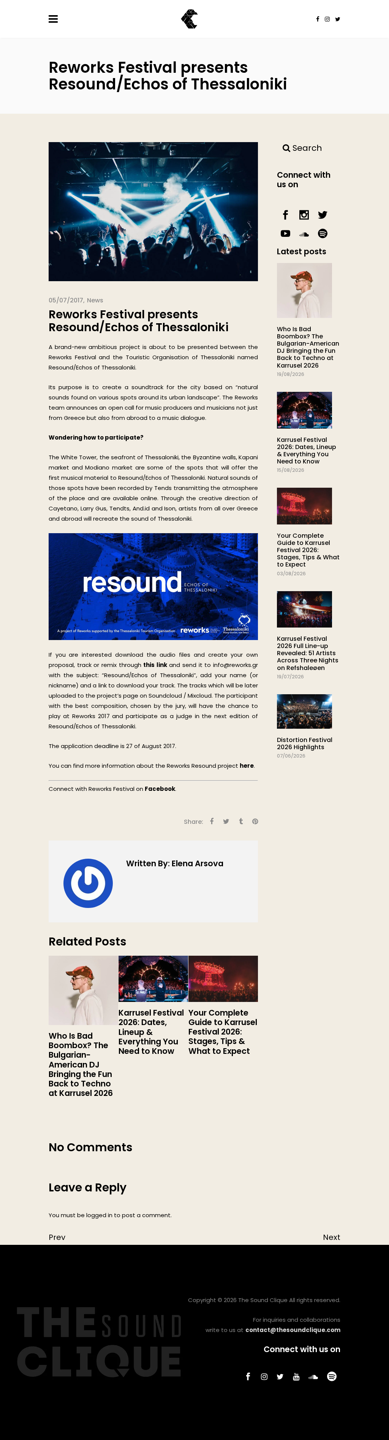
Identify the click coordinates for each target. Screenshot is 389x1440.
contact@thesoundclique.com (292, 1330)
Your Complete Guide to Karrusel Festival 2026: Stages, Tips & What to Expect (308, 550)
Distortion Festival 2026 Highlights (304, 743)
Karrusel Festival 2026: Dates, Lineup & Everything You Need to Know (306, 450)
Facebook (160, 789)
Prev (57, 1237)
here (247, 766)
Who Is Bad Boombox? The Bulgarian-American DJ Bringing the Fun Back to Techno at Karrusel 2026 (308, 347)
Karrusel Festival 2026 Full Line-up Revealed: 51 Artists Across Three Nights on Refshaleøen (307, 653)
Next (331, 1237)
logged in (99, 1215)
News (95, 300)
